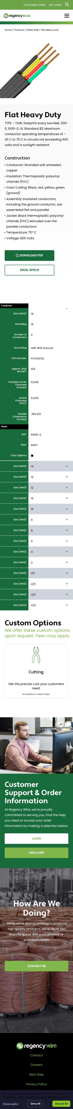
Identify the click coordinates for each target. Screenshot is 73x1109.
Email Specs (29, 270)
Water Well (32, 29)
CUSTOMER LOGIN (34, 5)
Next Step (36, 1074)
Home (8, 29)
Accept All (61, 1103)
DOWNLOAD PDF (31, 255)
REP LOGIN (55, 5)
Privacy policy (10, 1103)
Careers (36, 1065)
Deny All (35, 1103)
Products (19, 29)
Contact (36, 1055)
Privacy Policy (36, 1084)
